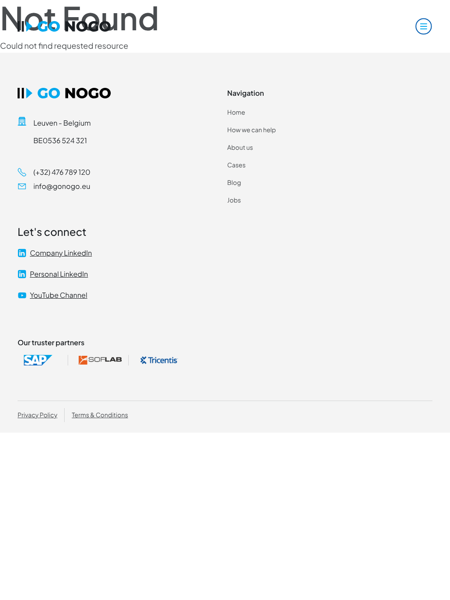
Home (236, 112)
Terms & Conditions (100, 415)
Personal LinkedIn (59, 273)
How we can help (251, 130)
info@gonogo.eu (61, 186)
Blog (234, 183)
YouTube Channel (58, 295)
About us (240, 148)
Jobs (234, 200)
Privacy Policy (37, 415)
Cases (236, 165)
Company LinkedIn (61, 252)
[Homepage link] (64, 26)
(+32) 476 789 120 (62, 172)
